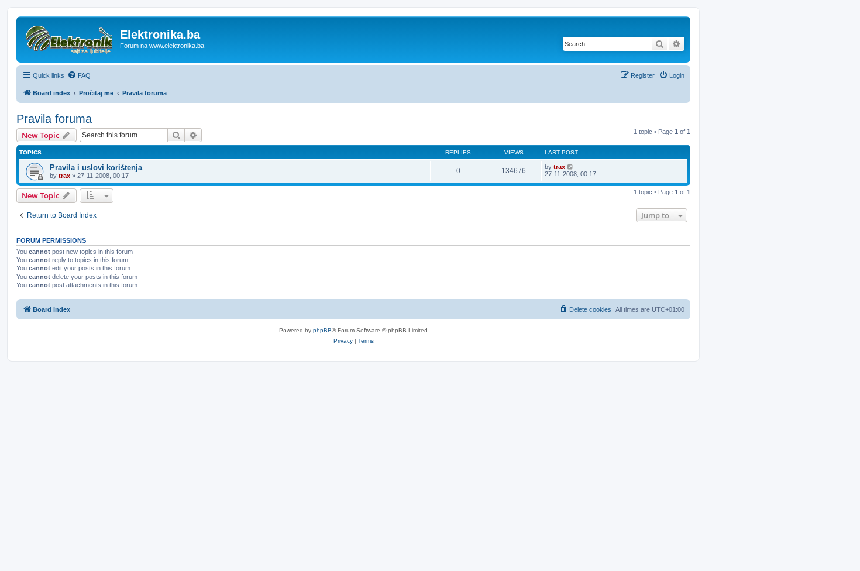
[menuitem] (79, 75)
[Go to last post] (571, 166)
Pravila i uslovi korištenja (96, 167)
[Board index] (69, 38)
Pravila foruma (54, 118)
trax (64, 175)
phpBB (322, 330)
